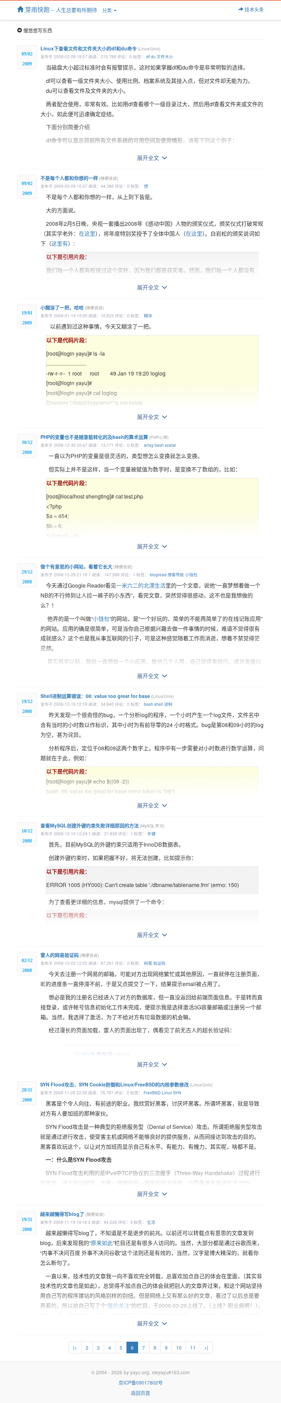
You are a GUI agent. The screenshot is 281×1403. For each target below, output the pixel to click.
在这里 (87, 233)
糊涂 (148, 315)
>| (206, 1347)
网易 (148, 963)
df (148, 56)
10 (179, 1347)
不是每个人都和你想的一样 (79, 177)
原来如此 (102, 1243)
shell (158, 704)
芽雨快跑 (60, 9)
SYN (177, 1092)
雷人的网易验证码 (69, 954)
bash (159, 445)
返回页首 (140, 1392)
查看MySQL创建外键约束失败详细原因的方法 (102, 825)
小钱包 (191, 574)
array (149, 445)
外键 (151, 833)
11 (193, 1347)
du (153, 56)
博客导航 (176, 574)
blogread (158, 574)
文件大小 (165, 56)
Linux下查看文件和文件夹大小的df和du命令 (100, 48)
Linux (167, 1092)
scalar (170, 445)
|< (75, 1347)
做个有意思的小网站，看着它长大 (86, 566)
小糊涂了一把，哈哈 (72, 307)
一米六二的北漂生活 (141, 585)
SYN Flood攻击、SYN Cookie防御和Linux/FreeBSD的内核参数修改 (126, 1084)
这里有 (59, 243)
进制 (168, 704)
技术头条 (253, 9)
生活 (151, 1222)
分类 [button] (107, 10)
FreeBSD (152, 1092)
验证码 (159, 963)
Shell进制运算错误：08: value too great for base (107, 695)
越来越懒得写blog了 (72, 1213)
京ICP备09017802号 (141, 1382)
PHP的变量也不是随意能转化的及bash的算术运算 (104, 436)
